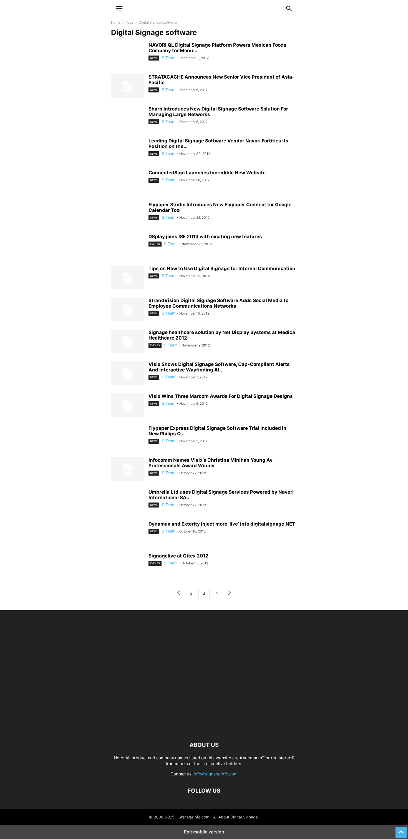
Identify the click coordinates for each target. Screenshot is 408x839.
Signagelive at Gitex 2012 (178, 556)
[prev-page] (178, 593)
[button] (119, 8)
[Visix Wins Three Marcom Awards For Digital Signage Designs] (127, 405)
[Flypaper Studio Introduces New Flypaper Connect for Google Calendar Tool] (127, 213)
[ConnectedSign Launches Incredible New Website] (127, 186)
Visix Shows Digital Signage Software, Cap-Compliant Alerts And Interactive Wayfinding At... (219, 367)
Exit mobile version (204, 832)
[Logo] (204, 728)
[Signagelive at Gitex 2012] (127, 564)
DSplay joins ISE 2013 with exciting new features (205, 236)
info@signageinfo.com (216, 774)
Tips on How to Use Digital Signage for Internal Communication (221, 268)
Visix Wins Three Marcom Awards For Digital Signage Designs (220, 396)
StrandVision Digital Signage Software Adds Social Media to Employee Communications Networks (218, 303)
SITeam (168, 57)
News (154, 57)
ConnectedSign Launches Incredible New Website (207, 172)
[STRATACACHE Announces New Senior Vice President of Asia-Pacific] (127, 86)
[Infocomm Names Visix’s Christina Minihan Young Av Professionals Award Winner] (127, 469)
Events (155, 243)
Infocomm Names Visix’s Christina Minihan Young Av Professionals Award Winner (210, 462)
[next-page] (229, 593)
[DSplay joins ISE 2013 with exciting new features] (127, 245)
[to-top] (401, 830)
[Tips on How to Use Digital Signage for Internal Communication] (127, 278)
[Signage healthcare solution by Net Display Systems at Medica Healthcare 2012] (127, 342)
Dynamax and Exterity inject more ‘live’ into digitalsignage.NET (221, 524)
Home (115, 22)
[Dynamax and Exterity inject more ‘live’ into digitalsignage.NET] (127, 537)
